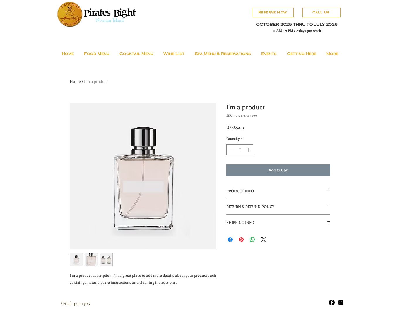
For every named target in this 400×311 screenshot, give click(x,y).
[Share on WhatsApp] (252, 239)
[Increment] (248, 150)
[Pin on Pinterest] (241, 239)
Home (75, 81)
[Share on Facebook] (230, 239)
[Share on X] (263, 239)
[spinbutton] (240, 150)
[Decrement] (231, 150)
